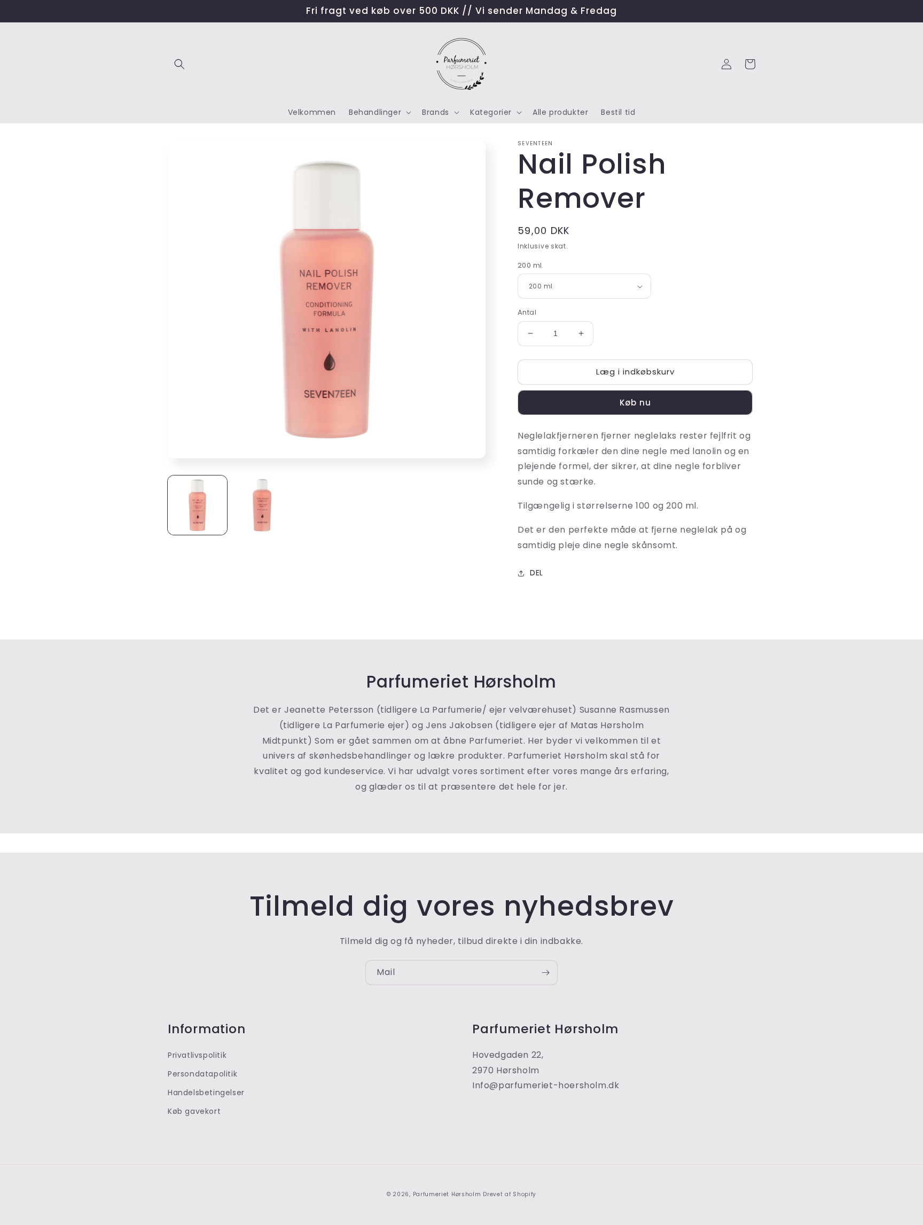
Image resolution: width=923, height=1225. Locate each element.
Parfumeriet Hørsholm (447, 1194)
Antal (527, 312)
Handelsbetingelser (206, 1092)
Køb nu (635, 402)
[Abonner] (545, 972)
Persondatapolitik (202, 1073)
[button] (179, 64)
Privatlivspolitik (197, 1055)
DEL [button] (536, 572)
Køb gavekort (194, 1111)
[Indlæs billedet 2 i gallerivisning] (262, 505)
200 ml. (531, 265)
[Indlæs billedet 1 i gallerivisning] (197, 505)
